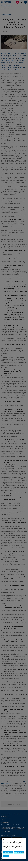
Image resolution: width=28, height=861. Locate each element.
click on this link (16, 849)
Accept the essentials (19, 852)
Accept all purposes (8, 852)
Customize (6, 855)
